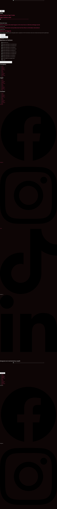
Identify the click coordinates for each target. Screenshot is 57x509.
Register (3, 68)
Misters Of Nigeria (5, 31)
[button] (2, 38)
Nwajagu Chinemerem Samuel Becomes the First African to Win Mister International (20, 27)
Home (2, 66)
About (2, 72)
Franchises (3, 67)
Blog (2, 70)
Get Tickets (3, 69)
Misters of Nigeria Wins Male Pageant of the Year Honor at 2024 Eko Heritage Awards (20, 24)
